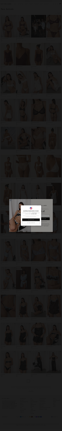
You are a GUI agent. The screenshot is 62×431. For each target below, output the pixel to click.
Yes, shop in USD (31, 219)
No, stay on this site (31, 222)
